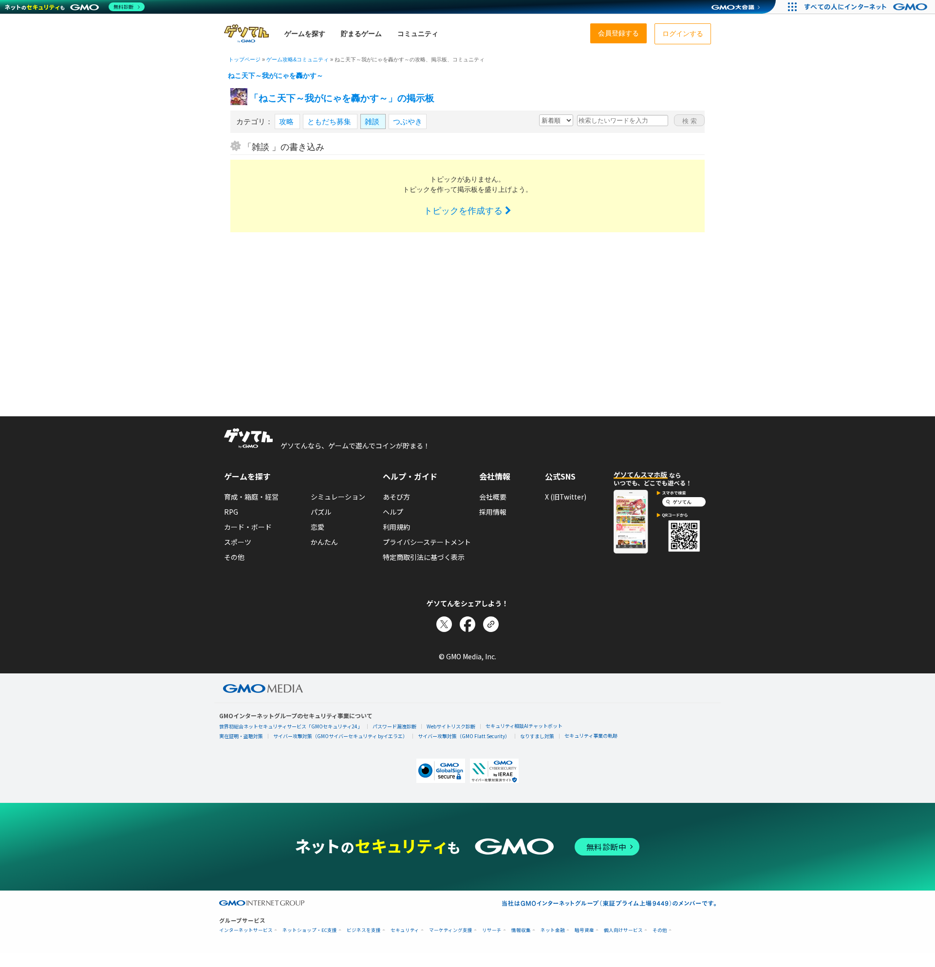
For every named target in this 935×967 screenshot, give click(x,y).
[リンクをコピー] (491, 624)
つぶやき (407, 121)
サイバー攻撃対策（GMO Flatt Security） (464, 736)
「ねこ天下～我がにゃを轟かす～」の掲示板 (341, 98)
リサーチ (492, 930)
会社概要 (492, 497)
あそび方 (396, 497)
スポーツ (237, 542)
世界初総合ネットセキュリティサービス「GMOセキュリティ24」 (290, 726)
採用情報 (492, 512)
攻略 (287, 121)
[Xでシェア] (444, 624)
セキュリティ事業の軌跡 (590, 735)
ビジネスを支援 (364, 930)
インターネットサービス (246, 930)
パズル (321, 512)
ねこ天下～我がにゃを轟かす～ (275, 75)
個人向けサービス (623, 930)
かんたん (324, 542)
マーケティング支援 (450, 930)
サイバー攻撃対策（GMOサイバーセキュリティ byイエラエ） (340, 736)
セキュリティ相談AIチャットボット (524, 725)
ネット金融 (553, 930)
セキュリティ (405, 930)
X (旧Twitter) (565, 497)
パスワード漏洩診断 (394, 726)
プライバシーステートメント (427, 542)
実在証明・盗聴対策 (241, 736)
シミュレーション (338, 497)
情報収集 (521, 930)
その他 (234, 557)
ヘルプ (393, 512)
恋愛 (317, 527)
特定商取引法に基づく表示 (424, 557)
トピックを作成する (464, 211)
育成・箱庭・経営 (251, 497)
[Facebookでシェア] (467, 624)
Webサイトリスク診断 (451, 726)
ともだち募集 (330, 121)
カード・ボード (248, 527)
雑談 (373, 121)
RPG (231, 512)
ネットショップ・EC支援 (309, 930)
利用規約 (396, 527)
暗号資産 (584, 930)
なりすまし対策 (537, 736)
